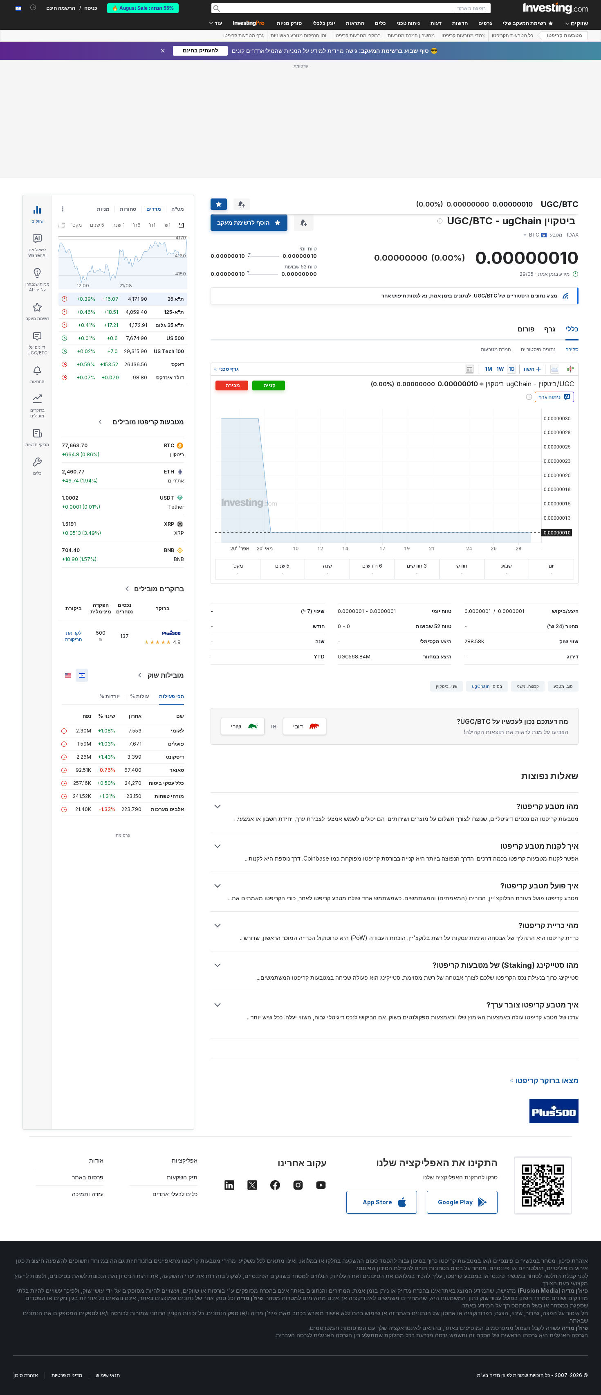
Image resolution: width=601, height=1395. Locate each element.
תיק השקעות (182, 1177)
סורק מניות (289, 23)
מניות (103, 209)
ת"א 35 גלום (169, 325)
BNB (169, 550)
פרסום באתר (87, 1177)
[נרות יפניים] (570, 369)
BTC (169, 445)
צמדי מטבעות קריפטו (463, 35)
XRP (169, 524)
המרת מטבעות (496, 349)
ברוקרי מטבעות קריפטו (357, 35)
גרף (550, 329)
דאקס (177, 364)
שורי (236, 726)
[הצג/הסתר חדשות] (469, 369)
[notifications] (33, 7)
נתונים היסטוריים (538, 349)
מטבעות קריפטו (564, 35)
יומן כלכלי (323, 23)
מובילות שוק (166, 675)
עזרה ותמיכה (87, 1193)
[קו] (554, 369)
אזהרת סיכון (25, 1375)
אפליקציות (184, 1160)
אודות (96, 1160)
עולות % (139, 696)
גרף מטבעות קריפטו (243, 35)
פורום (526, 329)
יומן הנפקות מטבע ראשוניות (299, 35)
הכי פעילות (171, 696)
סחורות (128, 209)
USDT (167, 498)
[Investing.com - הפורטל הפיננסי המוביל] (555, 8)
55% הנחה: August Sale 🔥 (143, 8)
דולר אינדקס (170, 377)
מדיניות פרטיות (67, 1375)
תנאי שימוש (108, 1375)
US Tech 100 (169, 351)
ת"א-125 (174, 312)
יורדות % (109, 696)
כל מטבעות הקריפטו (512, 35)
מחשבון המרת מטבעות (411, 35)
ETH (169, 472)
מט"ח (177, 209)
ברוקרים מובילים (159, 589)
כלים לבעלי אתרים (174, 1193)
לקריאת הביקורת (73, 636)
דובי (298, 726)
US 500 (175, 338)
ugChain (481, 686)
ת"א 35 (175, 299)
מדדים (153, 209)
